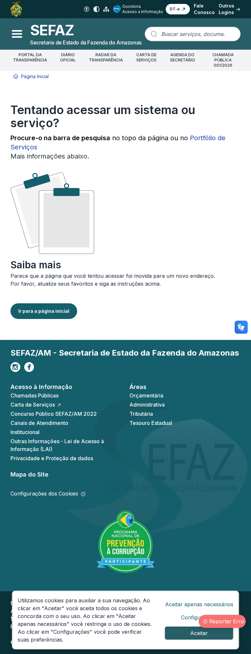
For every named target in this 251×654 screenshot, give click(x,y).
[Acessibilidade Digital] (86, 9)
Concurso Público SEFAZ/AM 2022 (53, 414)
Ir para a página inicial (43, 311)
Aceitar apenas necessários (199, 604)
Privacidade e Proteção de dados (51, 458)
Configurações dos (44, 493)
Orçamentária (146, 395)
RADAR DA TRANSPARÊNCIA (106, 57)
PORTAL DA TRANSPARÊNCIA (30, 57)
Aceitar (199, 633)
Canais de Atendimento (39, 423)
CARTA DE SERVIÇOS (146, 57)
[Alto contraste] (96, 9)
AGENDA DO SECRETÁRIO (182, 57)
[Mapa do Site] (106, 9)
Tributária (141, 414)
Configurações (199, 617)
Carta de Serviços (32, 404)
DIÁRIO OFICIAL (68, 57)
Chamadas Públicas (34, 395)
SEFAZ (52, 30)
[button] (178, 9)
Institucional (25, 432)
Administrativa (147, 404)
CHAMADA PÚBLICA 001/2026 (223, 60)
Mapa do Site (29, 474)
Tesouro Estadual (150, 423)
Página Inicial (35, 76)
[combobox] (193, 34)
